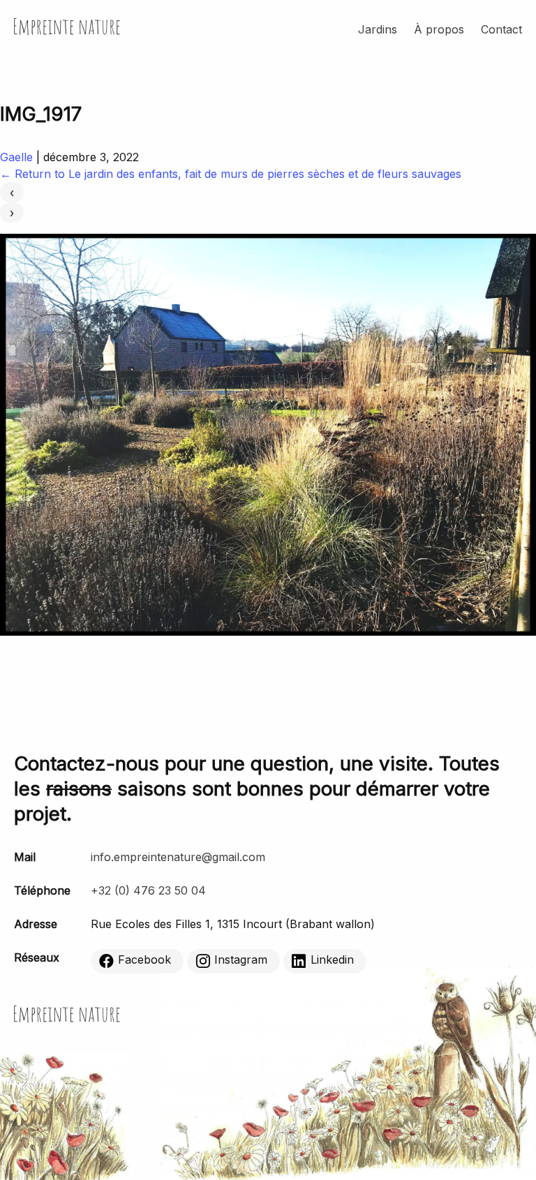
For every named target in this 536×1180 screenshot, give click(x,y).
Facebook (144, 959)
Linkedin (332, 959)
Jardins (377, 29)
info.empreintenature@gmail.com (178, 857)
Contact (501, 29)
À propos (439, 29)
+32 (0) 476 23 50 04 (148, 890)
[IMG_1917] (268, 631)
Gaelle (16, 157)
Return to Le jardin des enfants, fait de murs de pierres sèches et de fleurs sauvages (230, 174)
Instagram (240, 959)
